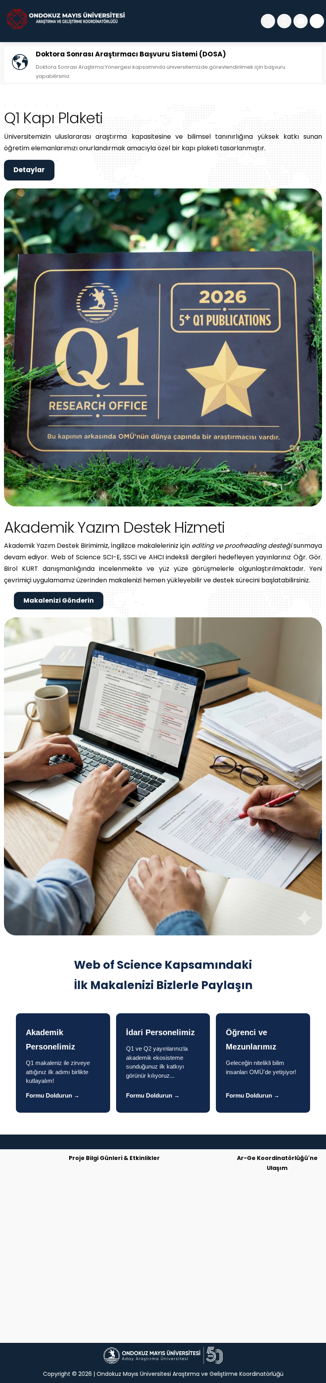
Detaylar (29, 170)
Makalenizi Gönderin (58, 600)
